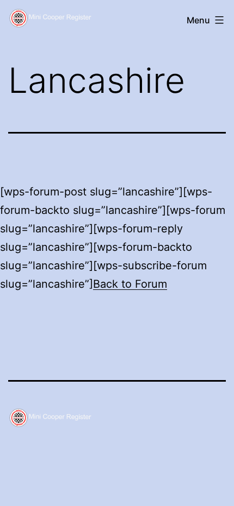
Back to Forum (130, 283)
